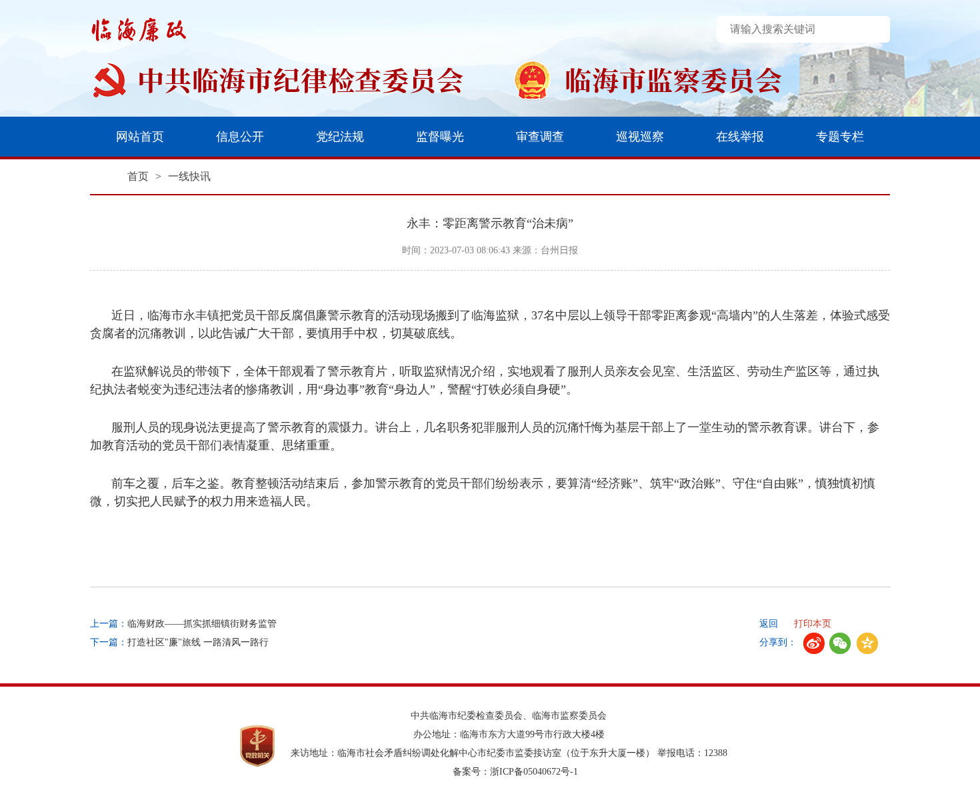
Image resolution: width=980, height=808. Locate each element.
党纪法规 (340, 136)
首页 (138, 176)
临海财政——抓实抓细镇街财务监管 (202, 624)
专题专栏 (840, 136)
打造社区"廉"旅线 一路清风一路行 (198, 642)
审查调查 (540, 136)
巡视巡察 (640, 136)
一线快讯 (189, 176)
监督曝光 (440, 136)
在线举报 (740, 136)
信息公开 (240, 136)
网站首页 (140, 136)
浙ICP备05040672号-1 (534, 772)
